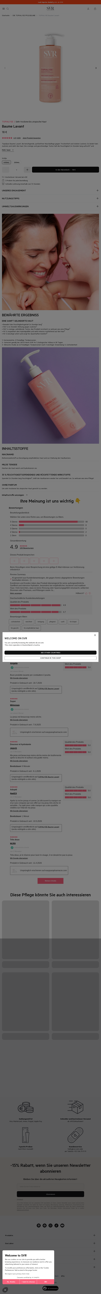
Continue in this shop (50, 658)
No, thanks (11, 1282)
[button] (5, 1290)
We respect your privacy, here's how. (17, 1274)
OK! (45, 1282)
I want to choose (28, 1282)
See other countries (50, 652)
